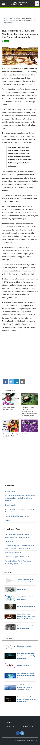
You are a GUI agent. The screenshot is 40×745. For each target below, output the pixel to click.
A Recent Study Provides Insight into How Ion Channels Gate (20, 510)
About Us (9, 722)
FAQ (24, 722)
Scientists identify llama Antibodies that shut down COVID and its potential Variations (19, 547)
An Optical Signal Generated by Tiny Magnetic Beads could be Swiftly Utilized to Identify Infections (20, 498)
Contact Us (10, 726)
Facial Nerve (9, 541)
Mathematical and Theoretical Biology (17, 516)
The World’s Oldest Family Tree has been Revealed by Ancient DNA (18, 562)
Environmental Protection (13, 552)
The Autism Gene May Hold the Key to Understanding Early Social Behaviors (17, 536)
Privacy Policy (28, 726)
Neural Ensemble (10, 505)
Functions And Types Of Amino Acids (17, 557)
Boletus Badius (10, 491)
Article (6, 41)
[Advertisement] (20, 356)
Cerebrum (8, 520)
